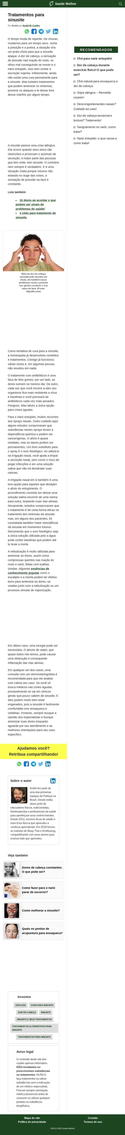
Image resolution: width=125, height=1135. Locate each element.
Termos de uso (93, 1122)
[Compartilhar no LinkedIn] (55, 31)
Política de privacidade (32, 1122)
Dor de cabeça (27, 1012)
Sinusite (46, 1012)
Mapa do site (32, 1118)
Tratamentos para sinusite (34, 1037)
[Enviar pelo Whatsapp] (26, 31)
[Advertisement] (33, 120)
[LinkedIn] (53, 780)
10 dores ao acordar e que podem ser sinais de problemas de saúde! (36, 205)
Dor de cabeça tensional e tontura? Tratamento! (93, 118)
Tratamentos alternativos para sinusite (32, 1028)
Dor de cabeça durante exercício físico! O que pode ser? (94, 69)
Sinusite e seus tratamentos (34, 1019)
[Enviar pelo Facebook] (34, 31)
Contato (93, 1118)
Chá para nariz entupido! (94, 58)
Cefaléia (20, 1005)
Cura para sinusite (42, 1005)
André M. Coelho (31, 25)
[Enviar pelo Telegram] (41, 31)
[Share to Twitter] (48, 31)
